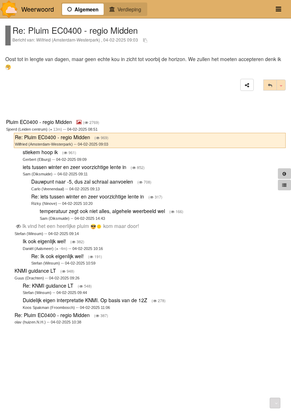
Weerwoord (37, 9)
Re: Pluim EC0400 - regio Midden (53, 137)
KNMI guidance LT (36, 270)
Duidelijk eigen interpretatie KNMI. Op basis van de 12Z (86, 300)
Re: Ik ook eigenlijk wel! (58, 256)
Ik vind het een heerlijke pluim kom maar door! (81, 225)
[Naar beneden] (275, 403)
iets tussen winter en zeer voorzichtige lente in (75, 166)
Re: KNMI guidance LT (49, 285)
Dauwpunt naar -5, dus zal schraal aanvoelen (82, 181)
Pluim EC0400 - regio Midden (39, 121)
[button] (247, 85)
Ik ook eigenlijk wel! (45, 241)
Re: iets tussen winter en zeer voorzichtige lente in (88, 196)
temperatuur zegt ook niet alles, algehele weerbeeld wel (103, 210)
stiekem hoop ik (41, 152)
